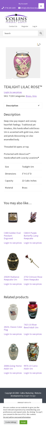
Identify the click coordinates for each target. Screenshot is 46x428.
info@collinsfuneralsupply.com (33, 8)
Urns (34, 96)
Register (25, 26)
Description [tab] (12, 105)
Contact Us (13, 26)
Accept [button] (23, 422)
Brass (28, 96)
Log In (35, 26)
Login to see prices (13, 92)
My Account (23, 4)
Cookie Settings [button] (10, 422)
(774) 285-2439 (10, 8)
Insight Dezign (30, 396)
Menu (41, 6)
